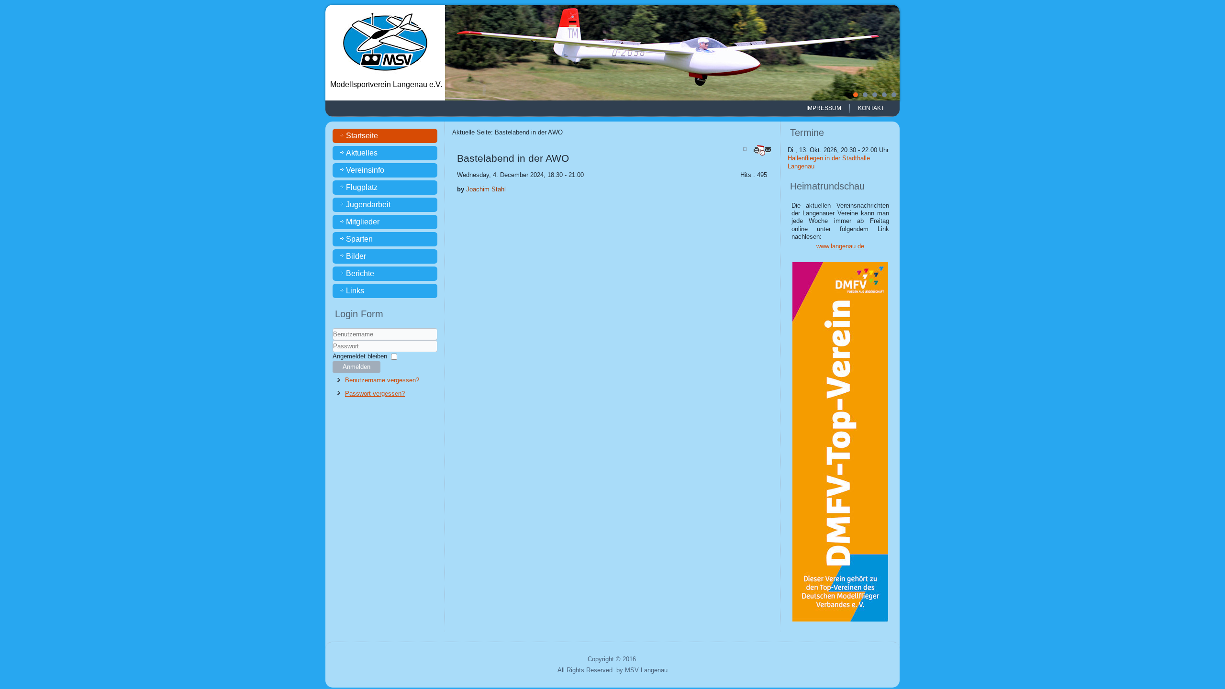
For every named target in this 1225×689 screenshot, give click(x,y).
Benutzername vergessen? (382, 380)
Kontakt (871, 108)
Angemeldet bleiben (360, 356)
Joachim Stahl (486, 189)
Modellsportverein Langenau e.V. (386, 84)
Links (355, 291)
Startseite (362, 136)
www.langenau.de (840, 246)
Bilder (356, 256)
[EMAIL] (769, 149)
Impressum (823, 108)
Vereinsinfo (365, 170)
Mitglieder (362, 222)
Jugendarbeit (368, 204)
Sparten (359, 239)
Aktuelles (362, 153)
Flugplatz (362, 187)
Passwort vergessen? (375, 393)
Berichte (360, 273)
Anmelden (356, 366)
